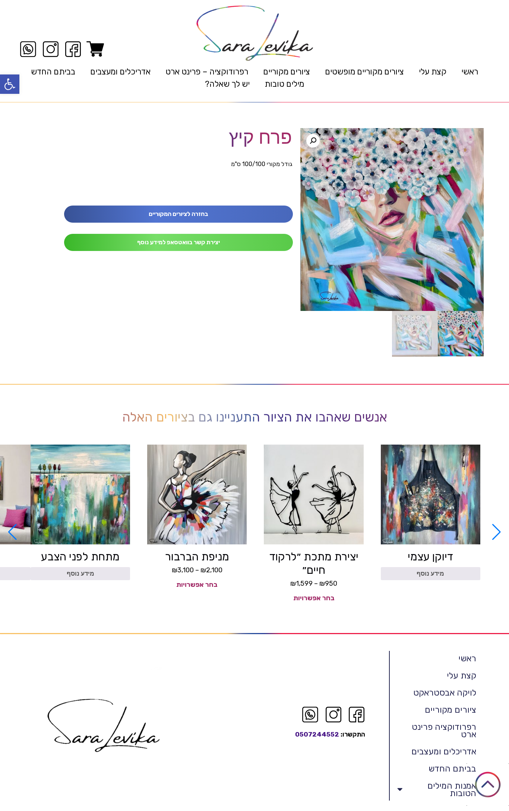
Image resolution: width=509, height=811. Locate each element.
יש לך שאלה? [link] (227, 84)
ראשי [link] (469, 72)
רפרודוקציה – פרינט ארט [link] (206, 72)
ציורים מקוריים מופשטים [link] (364, 72)
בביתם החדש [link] (53, 72)
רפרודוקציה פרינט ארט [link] (444, 731)
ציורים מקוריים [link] (286, 72)
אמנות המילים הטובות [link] (451, 789)
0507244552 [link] (317, 734)
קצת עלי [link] (432, 72)
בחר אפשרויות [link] (314, 598)
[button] (313, 140)
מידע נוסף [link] (430, 573)
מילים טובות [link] (284, 84)
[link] (9, 84)
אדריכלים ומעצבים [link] (120, 72)
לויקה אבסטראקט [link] (444, 692)
